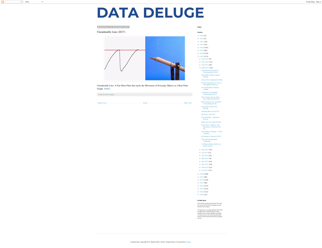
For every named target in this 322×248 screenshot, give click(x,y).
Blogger (188, 242)
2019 (202, 50)
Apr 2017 (205, 161)
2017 (202, 56)
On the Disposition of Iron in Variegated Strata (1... (211, 84)
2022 (202, 41)
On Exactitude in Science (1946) (210, 88)
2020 (202, 47)
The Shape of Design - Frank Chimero (211, 132)
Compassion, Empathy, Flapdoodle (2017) (209, 93)
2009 (202, 195)
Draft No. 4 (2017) (208, 114)
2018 (202, 53)
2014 (202, 180)
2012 (202, 186)
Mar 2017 (205, 164)
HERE (107, 88)
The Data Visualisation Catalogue (209, 140)
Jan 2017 (205, 170)
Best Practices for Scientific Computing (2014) (211, 103)
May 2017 (205, 158)
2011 (202, 189)
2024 (202, 36)
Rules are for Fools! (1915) (211, 122)
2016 (202, 174)
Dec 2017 (205, 59)
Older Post (188, 103)
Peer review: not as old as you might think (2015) (210, 98)
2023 (202, 38)
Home (145, 103)
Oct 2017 (205, 65)
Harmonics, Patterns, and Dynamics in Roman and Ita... (210, 127)
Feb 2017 (205, 167)
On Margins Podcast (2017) (211, 136)
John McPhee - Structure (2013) (210, 118)
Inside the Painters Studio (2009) (210, 76)
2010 (202, 192)
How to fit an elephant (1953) (212, 80)
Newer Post (102, 103)
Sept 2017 (206, 68)
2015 (202, 177)
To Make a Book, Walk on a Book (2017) (211, 145)
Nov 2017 (205, 62)
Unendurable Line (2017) (210, 111)
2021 (202, 44)
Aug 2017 (205, 149)
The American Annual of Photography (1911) (209, 71)
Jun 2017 (205, 155)
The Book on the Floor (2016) (209, 107)
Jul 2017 (205, 152)
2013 (202, 183)
